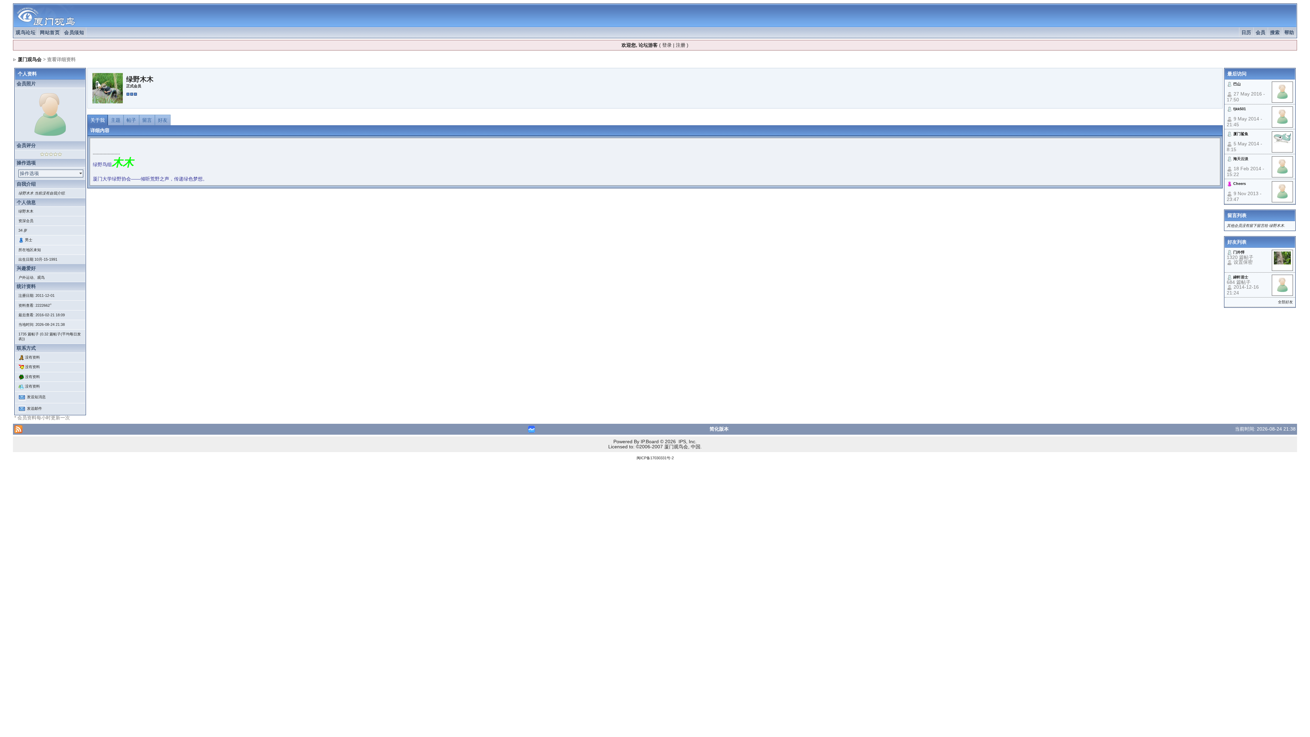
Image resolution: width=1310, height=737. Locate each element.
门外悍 (1238, 252)
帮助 (1289, 32)
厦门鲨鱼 (1240, 134)
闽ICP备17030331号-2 (655, 458)
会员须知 (74, 32)
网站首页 (50, 32)
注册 (680, 45)
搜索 (1275, 32)
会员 (1261, 32)
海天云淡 (1240, 159)
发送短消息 (36, 397)
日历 (1246, 32)
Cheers (1239, 184)
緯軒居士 (1240, 277)
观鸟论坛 (25, 32)
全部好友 (1285, 302)
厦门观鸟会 (30, 59)
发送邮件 (34, 408)
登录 (667, 45)
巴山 (1237, 84)
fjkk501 (1239, 109)
